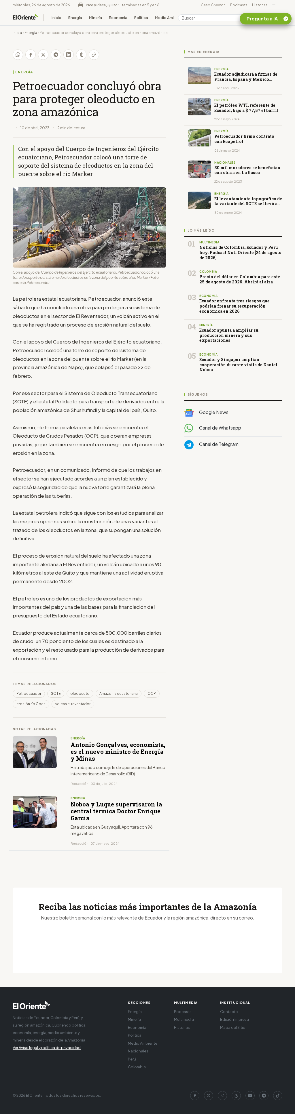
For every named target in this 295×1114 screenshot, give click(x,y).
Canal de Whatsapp (219, 428)
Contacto (229, 1011)
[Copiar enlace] (94, 54)
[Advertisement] (233, 511)
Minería (95, 17)
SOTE (55, 693)
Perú (132, 1059)
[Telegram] (263, 1095)
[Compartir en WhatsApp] (18, 54)
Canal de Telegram (218, 444)
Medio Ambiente (170, 17)
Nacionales (138, 1051)
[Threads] (236, 1095)
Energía (75, 17)
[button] (273, 5)
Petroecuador (28, 693)
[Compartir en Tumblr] (81, 54)
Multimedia (184, 1019)
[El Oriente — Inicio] (26, 18)
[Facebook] (194, 1095)
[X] (208, 1095)
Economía (118, 17)
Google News (213, 412)
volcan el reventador (72, 704)
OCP (152, 693)
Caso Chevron (213, 5)
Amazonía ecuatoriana (118, 693)
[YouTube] (250, 1095)
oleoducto (80, 693)
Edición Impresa (234, 1019)
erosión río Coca (31, 704)
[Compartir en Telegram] (56, 54)
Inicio (56, 17)
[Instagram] (222, 1095)
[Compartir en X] (43, 54)
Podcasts (238, 5)
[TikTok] (277, 1095)
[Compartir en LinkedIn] (68, 54)
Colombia (137, 1067)
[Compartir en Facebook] (30, 54)
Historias (260, 5)
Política (141, 17)
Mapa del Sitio (232, 1027)
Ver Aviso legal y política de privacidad (47, 1047)
